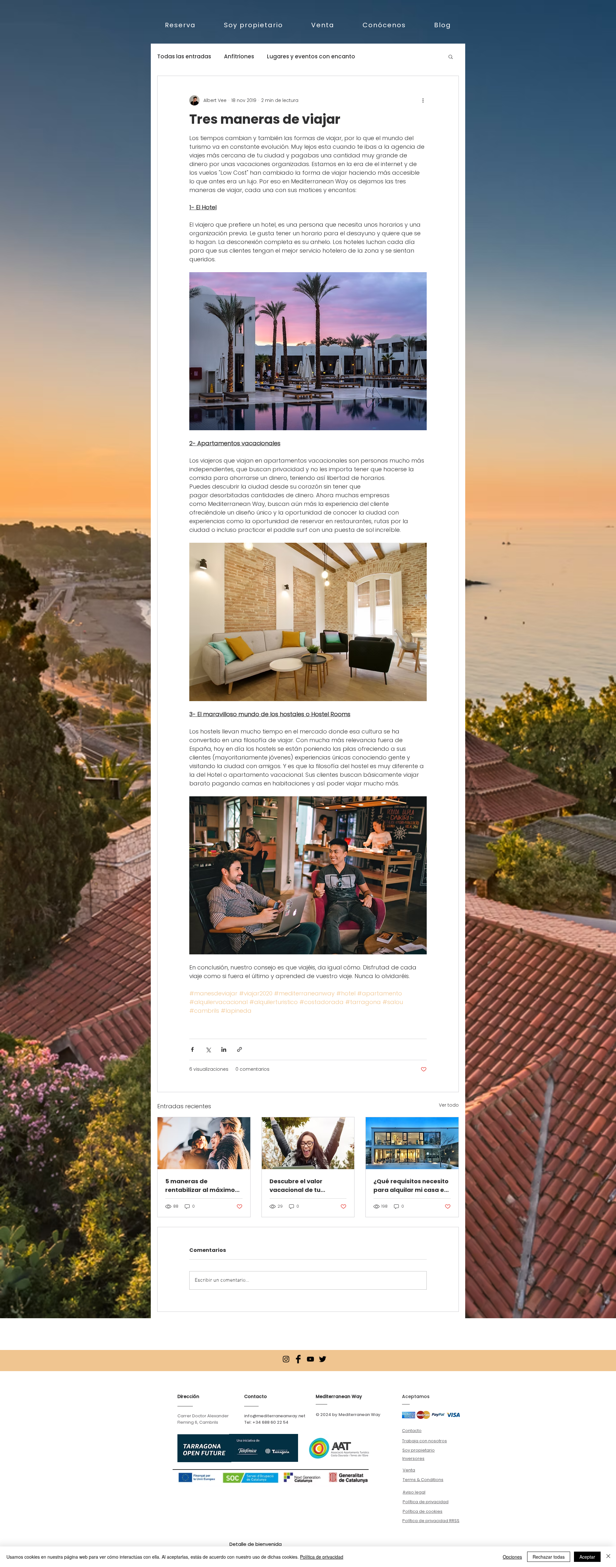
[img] (408, 1414)
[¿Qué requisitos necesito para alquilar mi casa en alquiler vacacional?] (412, 1143)
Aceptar (587, 1557)
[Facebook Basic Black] (298, 1359)
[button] (451, 56)
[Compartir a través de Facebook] (192, 1049)
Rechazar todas (549, 1557)
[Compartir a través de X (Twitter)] (208, 1049)
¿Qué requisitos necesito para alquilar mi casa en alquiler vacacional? (411, 1185)
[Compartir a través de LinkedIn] (224, 1049)
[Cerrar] (608, 1557)
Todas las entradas (184, 56)
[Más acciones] (423, 100)
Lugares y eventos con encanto (311, 56)
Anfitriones (239, 56)
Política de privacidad (321, 1557)
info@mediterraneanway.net (274, 1416)
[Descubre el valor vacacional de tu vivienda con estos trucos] (308, 1143)
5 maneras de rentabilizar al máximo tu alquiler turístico (200, 1185)
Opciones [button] (512, 1557)
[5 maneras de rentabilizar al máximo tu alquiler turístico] (204, 1143)
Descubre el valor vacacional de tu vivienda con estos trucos (298, 1185)
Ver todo (449, 1105)
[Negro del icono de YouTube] (310, 1359)
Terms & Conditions (423, 1480)
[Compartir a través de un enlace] (239, 1049)
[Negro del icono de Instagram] (286, 1359)
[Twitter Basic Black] (322, 1359)
